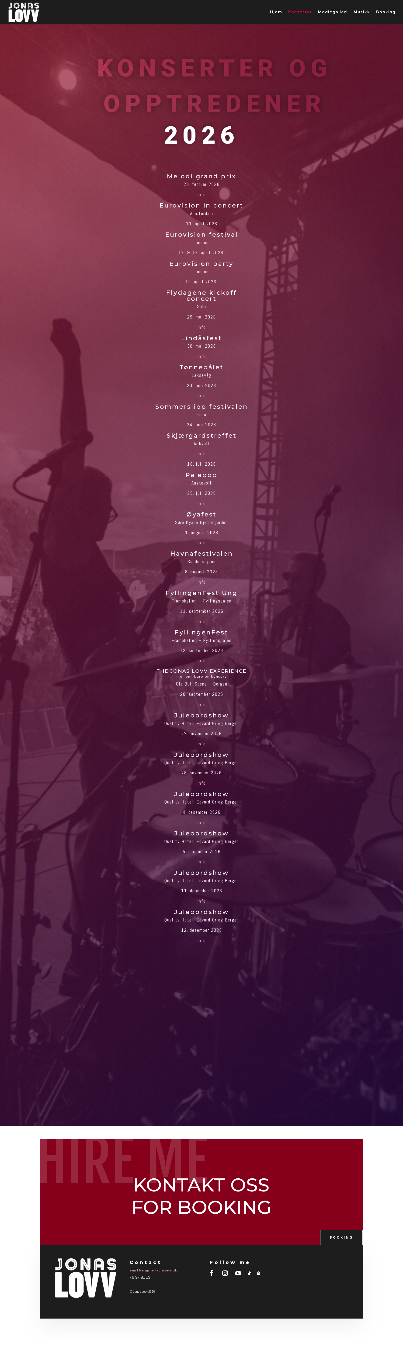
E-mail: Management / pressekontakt (153, 1270)
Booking (386, 12)
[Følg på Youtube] (238, 1273)
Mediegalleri (333, 12)
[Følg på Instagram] (225, 1273)
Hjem (276, 12)
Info (201, 194)
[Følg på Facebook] (212, 1273)
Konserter (300, 12)
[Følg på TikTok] (249, 1273)
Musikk (362, 12)
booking (341, 1237)
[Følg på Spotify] (258, 1273)
